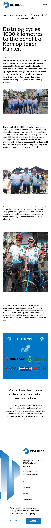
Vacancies (27, 499)
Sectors (26, 487)
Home (5, 15)
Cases (25, 493)
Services (26, 482)
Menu (45, 4)
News (12, 15)
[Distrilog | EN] (13, 5)
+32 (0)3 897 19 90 (30, 471)
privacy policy (29, 513)
